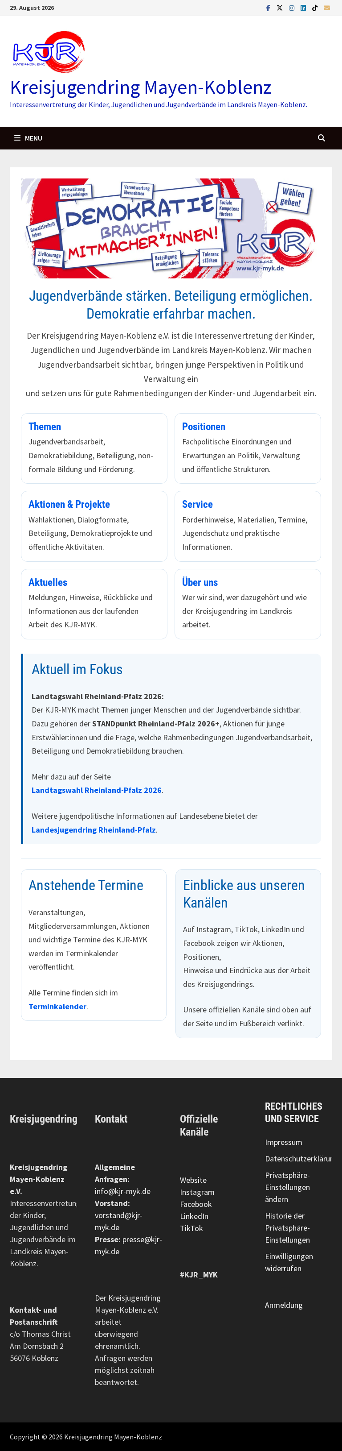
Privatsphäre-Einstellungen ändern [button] (287, 1187)
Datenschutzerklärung (301, 1158)
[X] (280, 7)
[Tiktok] (316, 7)
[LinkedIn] (304, 7)
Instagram (197, 1192)
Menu (33, 137)
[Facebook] (269, 7)
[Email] (327, 7)
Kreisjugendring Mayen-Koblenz (140, 87)
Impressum (283, 1142)
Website (193, 1180)
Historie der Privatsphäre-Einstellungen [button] (287, 1228)
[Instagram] (292, 7)
